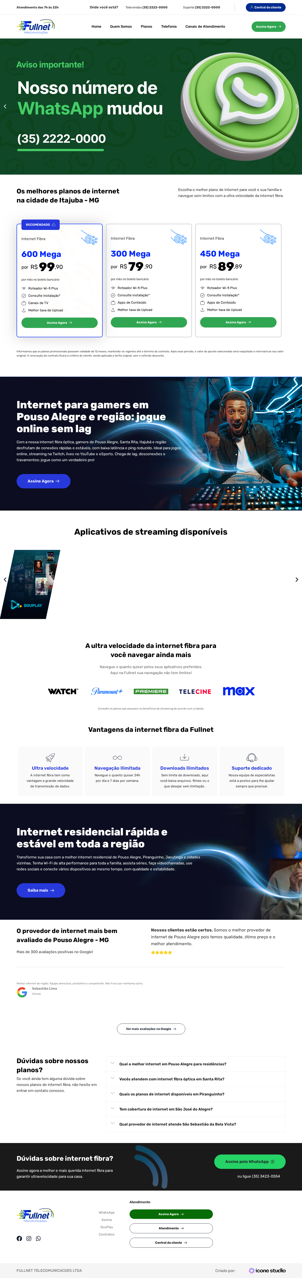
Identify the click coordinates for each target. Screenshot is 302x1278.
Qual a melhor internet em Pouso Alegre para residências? (172, 1064)
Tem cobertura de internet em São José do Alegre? (166, 1109)
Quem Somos (121, 26)
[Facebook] (19, 1238)
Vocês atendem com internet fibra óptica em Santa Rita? (171, 1079)
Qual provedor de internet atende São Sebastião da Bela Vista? (177, 1124)
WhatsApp (107, 1212)
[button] (5, 106)
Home (96, 26)
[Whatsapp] (38, 1238)
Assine (106, 1220)
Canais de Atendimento (205, 26)
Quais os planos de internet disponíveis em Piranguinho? (171, 1094)
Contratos (107, 1234)
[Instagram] (29, 1238)
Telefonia (169, 26)
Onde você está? (104, 7)
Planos (146, 26)
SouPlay (106, 1227)
